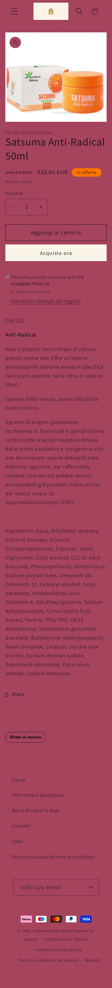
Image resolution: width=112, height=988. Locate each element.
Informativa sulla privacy (59, 949)
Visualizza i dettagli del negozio (46, 301)
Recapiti (92, 960)
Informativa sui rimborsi (66, 939)
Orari (18, 841)
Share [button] (17, 694)
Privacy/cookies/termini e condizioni (53, 856)
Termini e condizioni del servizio (48, 960)
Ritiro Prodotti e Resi (35, 810)
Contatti (21, 826)
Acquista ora (56, 253)
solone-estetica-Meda (53, 930)
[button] (14, 11)
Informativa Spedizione (38, 795)
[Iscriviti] (91, 887)
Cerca (18, 779)
